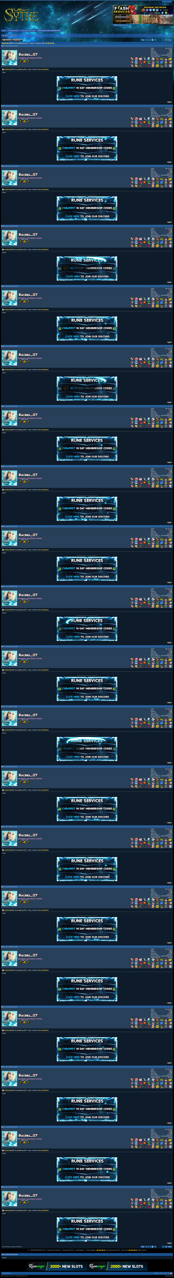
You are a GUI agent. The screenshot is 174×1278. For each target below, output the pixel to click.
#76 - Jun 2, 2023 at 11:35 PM (10, 946)
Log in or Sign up (167, 1)
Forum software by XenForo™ (14, 1275)
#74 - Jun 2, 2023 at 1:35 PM (10, 826)
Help (161, 1273)
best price (8, 35)
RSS (171, 1273)
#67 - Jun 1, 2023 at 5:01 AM (10, 406)
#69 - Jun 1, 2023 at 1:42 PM (10, 526)
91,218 (170, 49)
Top (168, 1273)
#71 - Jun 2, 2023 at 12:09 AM (10, 646)
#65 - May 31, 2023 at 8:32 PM (10, 286)
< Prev (142, 40)
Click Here (169, 53)
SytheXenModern (6, 1273)
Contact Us (156, 1273)
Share (169, 102)
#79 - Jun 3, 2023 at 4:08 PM (10, 1127)
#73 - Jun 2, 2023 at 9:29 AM (10, 766)
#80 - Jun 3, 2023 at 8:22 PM (10, 1187)
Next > (170, 40)
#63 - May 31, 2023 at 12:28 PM (11, 166)
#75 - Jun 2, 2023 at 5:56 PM (10, 886)
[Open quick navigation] (171, 30)
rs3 (14, 35)
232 (166, 40)
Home (165, 1273)
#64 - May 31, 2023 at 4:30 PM (10, 226)
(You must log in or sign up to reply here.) (12, 1246)
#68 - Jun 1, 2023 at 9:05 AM (10, 466)
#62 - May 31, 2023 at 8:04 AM (10, 106)
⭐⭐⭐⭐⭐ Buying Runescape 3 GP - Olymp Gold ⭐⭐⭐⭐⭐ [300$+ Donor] (121, 1250)
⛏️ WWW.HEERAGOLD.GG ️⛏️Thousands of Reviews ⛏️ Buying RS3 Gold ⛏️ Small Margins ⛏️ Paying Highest (61, 1250)
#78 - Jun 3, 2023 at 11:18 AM (10, 1066)
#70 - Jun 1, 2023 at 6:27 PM (10, 586)
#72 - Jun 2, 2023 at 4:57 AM (10, 706)
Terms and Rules (169, 1275)
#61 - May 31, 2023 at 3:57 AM (10, 46)
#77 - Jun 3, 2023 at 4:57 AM (10, 1006)
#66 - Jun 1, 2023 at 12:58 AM (10, 346)
